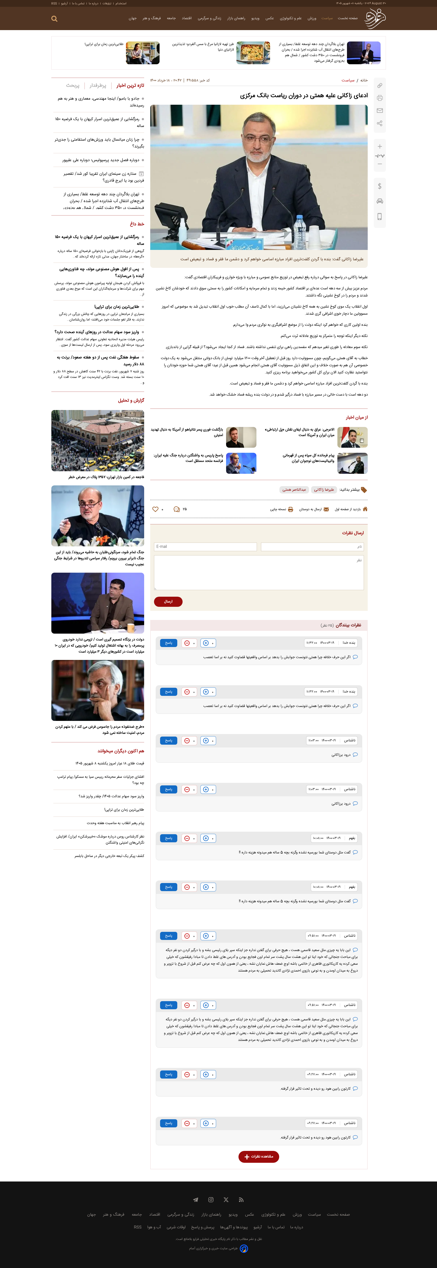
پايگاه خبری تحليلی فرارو (209, 1239)
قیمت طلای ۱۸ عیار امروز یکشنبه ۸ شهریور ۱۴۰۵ (110, 764)
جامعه (172, 18)
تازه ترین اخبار (130, 86)
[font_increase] (379, 146)
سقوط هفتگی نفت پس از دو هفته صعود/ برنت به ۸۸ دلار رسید (100, 361)
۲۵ (185, 509)
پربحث (72, 86)
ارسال (168, 602)
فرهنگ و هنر (152, 18)
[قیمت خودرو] (380, 202)
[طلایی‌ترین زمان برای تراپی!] (143, 52)
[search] (54, 19)
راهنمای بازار (236, 18)
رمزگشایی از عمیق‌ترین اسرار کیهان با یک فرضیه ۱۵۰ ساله (99, 240)
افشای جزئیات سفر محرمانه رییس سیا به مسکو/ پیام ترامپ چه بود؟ (100, 780)
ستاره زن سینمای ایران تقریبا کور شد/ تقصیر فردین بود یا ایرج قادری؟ (104, 177)
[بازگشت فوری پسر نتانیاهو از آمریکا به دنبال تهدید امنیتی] (241, 437)
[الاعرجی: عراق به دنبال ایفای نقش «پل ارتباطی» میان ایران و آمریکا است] (352, 437)
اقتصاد (187, 18)
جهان (133, 18)
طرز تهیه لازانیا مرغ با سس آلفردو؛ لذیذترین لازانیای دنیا (203, 47)
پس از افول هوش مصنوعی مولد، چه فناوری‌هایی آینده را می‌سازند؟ (101, 273)
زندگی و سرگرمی (210, 18)
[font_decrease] (379, 164)
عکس (270, 18)
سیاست (327, 18)
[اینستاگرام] (211, 1200)
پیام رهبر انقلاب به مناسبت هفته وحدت (115, 823)
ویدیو (255, 18)
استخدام (121, 4)
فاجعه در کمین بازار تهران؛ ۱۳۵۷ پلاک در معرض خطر (106, 477)
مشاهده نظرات (262, 1157)
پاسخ (168, 643)
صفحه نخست (348, 18)
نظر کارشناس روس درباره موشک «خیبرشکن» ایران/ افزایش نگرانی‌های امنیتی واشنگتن (100, 840)
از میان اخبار (357, 418)
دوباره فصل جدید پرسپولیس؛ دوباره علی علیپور (100, 160)
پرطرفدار (98, 86)
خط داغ (137, 225)
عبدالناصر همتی (294, 490)
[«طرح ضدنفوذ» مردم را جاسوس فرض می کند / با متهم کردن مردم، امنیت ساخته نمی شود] (97, 690)
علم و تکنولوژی (291, 18)
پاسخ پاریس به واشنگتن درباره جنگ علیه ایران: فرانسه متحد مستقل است (188, 458)
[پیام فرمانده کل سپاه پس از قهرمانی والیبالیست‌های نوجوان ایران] (352, 463)
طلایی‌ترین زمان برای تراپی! (104, 44)
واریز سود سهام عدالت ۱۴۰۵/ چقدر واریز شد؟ (111, 796)
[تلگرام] (196, 1200)
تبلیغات (107, 4)
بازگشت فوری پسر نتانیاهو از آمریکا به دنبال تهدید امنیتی (187, 432)
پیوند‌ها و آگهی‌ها (234, 1227)
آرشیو (64, 4)
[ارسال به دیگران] (380, 111)
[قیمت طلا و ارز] (380, 187)
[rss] (241, 1200)
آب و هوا (154, 1227)
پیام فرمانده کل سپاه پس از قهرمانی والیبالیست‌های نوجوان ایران (308, 458)
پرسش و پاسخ (202, 1227)
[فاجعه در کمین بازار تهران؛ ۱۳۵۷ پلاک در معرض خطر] (97, 440)
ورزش (312, 18)
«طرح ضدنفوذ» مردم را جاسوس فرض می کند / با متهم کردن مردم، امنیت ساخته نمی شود (99, 730)
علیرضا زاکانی (324, 490)
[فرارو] (375, 18)
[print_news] (380, 98)
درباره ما (93, 4)
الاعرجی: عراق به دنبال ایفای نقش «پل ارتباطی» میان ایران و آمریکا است (299, 432)
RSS (54, 4)
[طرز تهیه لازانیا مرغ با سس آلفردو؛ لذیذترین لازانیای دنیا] (253, 52)
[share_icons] (379, 123)
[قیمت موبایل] (379, 218)
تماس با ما (78, 4)
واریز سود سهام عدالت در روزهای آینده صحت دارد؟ (97, 332)
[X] (226, 1200)
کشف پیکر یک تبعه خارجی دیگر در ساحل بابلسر (109, 856)
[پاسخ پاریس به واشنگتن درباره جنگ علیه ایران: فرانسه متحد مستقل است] (241, 463)
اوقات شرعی (176, 1227)
